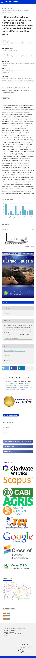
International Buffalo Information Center (14, 628)
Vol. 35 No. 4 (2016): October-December (15, 10)
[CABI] (18, 496)
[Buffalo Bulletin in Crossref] (18, 560)
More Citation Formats (11, 338)
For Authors (6, 430)
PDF (5, 302)
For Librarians (6, 432)
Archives (10, 8)
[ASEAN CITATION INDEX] (14, 515)
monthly (27, 246)
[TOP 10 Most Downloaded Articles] (18, 443)
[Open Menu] (2, 2)
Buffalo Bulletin (11, 2)
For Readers (6, 427)
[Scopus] (18, 485)
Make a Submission (10, 415)
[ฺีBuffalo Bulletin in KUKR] (18, 569)
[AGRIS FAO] (18, 505)
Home (4, 8)
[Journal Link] (18, 448)
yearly (32, 246)
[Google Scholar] (18, 542)
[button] (5, 368)
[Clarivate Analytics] (18, 475)
